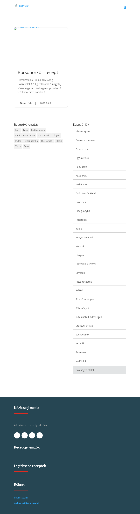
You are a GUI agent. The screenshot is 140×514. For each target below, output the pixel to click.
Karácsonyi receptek (25, 135)
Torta (18, 146)
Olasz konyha (31, 140)
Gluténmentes (38, 130)
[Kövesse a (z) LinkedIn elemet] (32, 435)
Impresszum (21, 497)
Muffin (18, 140)
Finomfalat (26, 103)
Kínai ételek (43, 135)
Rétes (59, 140)
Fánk (25, 130)
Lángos (56, 135)
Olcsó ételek (47, 140)
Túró (26, 146)
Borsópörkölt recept (41, 67)
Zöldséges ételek (27, 33)
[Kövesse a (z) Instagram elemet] (40, 435)
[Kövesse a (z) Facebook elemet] (17, 435)
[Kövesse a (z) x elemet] (25, 435)
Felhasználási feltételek (27, 503)
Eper (17, 130)
